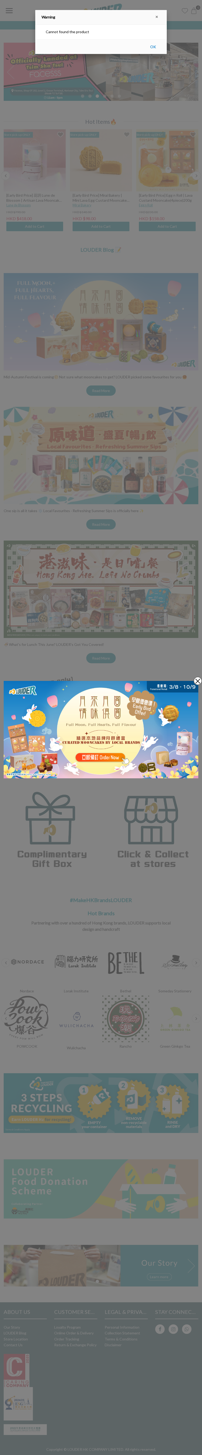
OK (153, 46)
